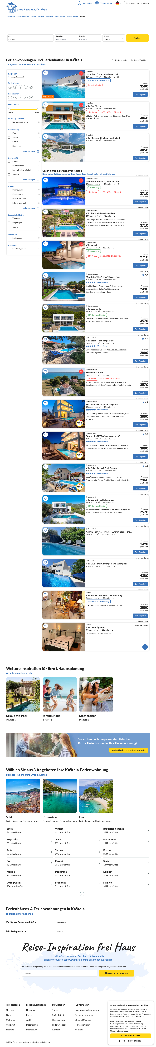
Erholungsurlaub (25, 203)
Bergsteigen (25, 222)
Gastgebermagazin (84, 1015)
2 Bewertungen (102, 346)
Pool (25, 133)
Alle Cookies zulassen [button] (130, 1036)
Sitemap (10, 1029)
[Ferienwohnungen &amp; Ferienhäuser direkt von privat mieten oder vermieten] (26, 9)
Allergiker (25, 174)
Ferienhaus (25, 238)
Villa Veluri (91, 245)
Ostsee (9, 1015)
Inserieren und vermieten (87, 1010)
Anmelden (87, 3)
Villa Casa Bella (93, 309)
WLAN (25, 137)
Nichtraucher (25, 165)
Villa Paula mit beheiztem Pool (100, 213)
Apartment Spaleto (95, 627)
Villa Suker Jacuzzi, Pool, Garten (101, 468)
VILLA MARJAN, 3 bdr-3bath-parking (104, 595)
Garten (25, 141)
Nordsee (10, 1010)
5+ (31, 87)
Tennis (25, 227)
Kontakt (56, 1029)
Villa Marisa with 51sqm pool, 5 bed (103, 138)
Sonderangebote (25, 248)
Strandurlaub (25, 190)
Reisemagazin (58, 1020)
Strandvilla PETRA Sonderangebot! (103, 436)
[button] (130, 1041)
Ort (10, 36)
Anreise (59, 36)
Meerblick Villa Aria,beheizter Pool (103, 181)
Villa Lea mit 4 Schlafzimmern (100, 500)
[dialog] (131, 1023)
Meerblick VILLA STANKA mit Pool (103, 277)
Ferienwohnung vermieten (137, 3)
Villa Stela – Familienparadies (100, 341)
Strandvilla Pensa (94, 372)
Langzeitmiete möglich (25, 170)
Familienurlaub (25, 194)
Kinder (25, 161)
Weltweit (10, 1024)
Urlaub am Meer (25, 198)
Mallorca (10, 1020)
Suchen (137, 38)
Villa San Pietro (93, 106)
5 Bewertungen (102, 282)
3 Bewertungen (102, 410)
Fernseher (25, 146)
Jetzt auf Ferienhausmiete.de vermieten (128, 750)
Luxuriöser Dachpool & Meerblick (102, 74)
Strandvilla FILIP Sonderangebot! (102, 404)
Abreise (82, 36)
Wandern (25, 218)
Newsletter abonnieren (116, 973)
